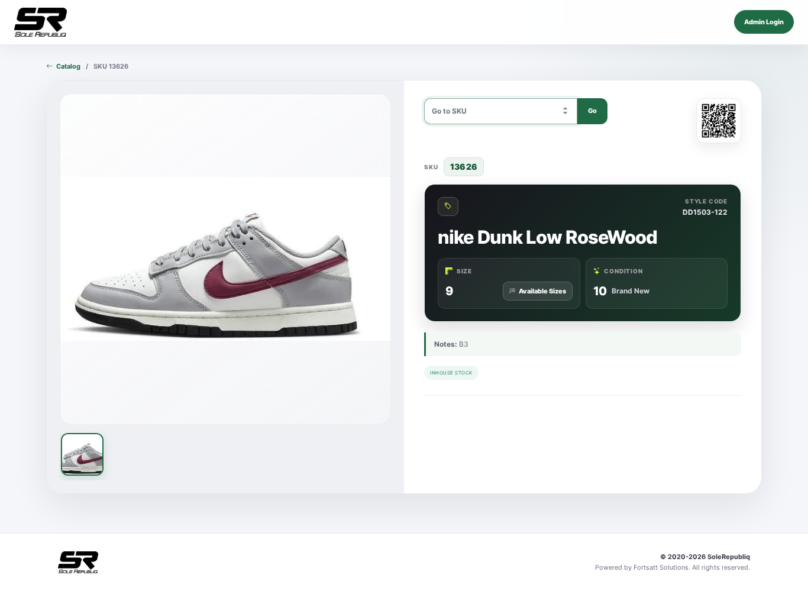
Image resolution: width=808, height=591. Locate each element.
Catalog (68, 66)
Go (592, 110)
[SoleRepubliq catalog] (40, 22)
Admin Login (764, 22)
